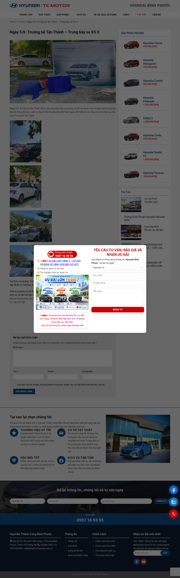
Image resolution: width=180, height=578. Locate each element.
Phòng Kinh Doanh (60, 254)
